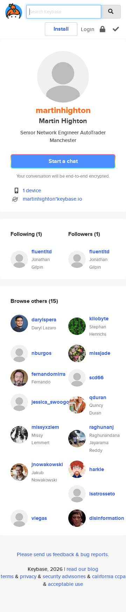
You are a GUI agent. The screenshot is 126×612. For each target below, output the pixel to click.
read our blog (82, 569)
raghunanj (101, 427)
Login (87, 29)
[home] (13, 10)
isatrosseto (102, 494)
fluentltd (41, 251)
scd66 (96, 377)
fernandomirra (48, 374)
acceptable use (65, 584)
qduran (97, 397)
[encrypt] (102, 29)
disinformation (106, 518)
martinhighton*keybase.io (52, 198)
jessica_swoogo (50, 402)
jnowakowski (47, 464)
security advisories (64, 576)
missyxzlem (45, 427)
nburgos (41, 353)
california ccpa (109, 576)
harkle (96, 469)
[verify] (116, 29)
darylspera (43, 319)
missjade (99, 353)
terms (7, 576)
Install (61, 29)
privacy (28, 576)
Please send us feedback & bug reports (62, 554)
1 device (32, 190)
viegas (39, 518)
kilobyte (98, 318)
